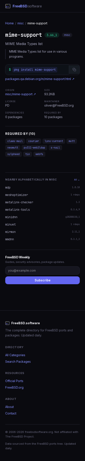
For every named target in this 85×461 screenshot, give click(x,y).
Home (9, 23)
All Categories (15, 355)
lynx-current (54, 141)
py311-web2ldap (34, 147)
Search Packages (18, 361)
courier (33, 141)
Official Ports (14, 381)
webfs (39, 154)
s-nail (55, 147)
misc (20, 23)
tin (27, 154)
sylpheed (13, 154)
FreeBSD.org (14, 387)
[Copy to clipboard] (74, 69)
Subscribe (43, 280)
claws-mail (15, 141)
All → (77, 179)
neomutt (12, 147)
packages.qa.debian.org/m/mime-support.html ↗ (40, 79)
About (9, 407)
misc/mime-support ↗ (20, 94)
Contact (10, 413)
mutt (72, 141)
